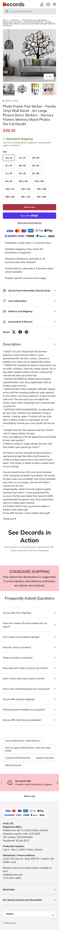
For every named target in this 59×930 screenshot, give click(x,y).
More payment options (29, 222)
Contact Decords (45, 757)
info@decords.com (13, 874)
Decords (12, 923)
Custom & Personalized (17, 757)
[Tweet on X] (14, 332)
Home (5, 20)
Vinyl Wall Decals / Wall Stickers (34, 20)
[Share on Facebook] (20, 332)
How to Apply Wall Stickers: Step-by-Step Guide (28, 749)
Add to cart (29, 207)
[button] (48, 4)
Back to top (29, 796)
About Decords (13, 765)
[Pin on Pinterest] (26, 332)
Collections (14, 20)
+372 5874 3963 (12, 878)
